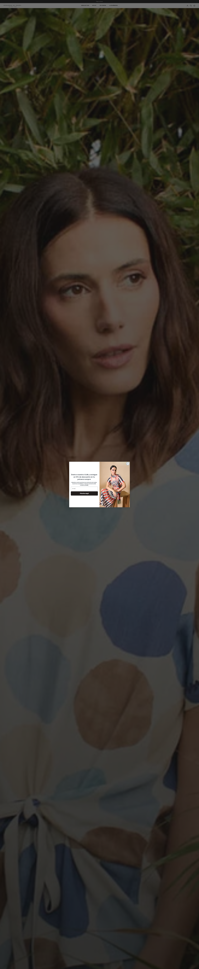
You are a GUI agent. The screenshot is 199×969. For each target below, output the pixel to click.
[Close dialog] (127, 463)
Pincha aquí (84, 493)
